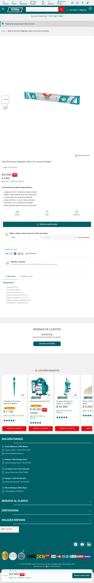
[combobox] (42, 9)
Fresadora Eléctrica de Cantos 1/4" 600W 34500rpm (64, 403)
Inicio (3, 31)
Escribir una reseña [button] (47, 344)
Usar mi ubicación (84, 237)
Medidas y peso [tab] (27, 276)
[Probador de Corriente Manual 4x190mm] (14, 387)
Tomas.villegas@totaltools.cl (14, 454)
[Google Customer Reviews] (9, 529)
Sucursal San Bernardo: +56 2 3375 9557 (47, 16)
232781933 (26, 463)
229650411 (19, 491)
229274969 (23, 472)
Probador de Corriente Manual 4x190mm (12, 403)
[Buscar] (61, 9)
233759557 (25, 482)
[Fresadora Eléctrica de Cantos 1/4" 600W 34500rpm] (67, 387)
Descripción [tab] (11, 276)
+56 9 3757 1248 (23, 450)
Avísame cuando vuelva (82, 575)
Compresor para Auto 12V (39, 401)
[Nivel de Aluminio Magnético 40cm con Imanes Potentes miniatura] (5, 99)
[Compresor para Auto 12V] (41, 387)
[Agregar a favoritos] (22, 395)
